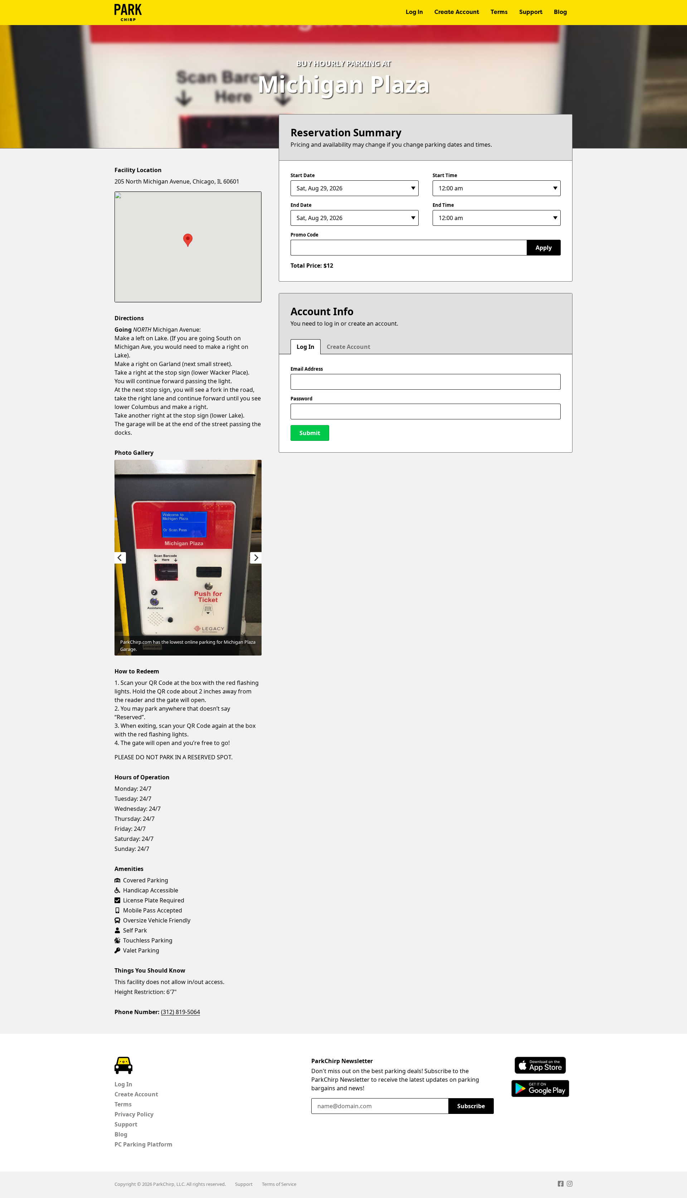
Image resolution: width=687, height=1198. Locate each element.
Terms (499, 12)
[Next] (256, 558)
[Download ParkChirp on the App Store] (540, 1065)
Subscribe (471, 1106)
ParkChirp (128, 12)
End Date (301, 205)
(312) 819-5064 (180, 1012)
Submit (309, 433)
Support (530, 12)
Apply (544, 248)
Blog (560, 12)
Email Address (307, 369)
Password (301, 398)
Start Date (303, 175)
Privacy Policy (134, 1114)
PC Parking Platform (143, 1144)
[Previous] (120, 558)
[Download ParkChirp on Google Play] (540, 1088)
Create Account (456, 12)
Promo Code (304, 235)
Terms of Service (279, 1184)
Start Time (445, 175)
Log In (414, 12)
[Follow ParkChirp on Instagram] (569, 1185)
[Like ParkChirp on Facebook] (561, 1185)
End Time (443, 205)
